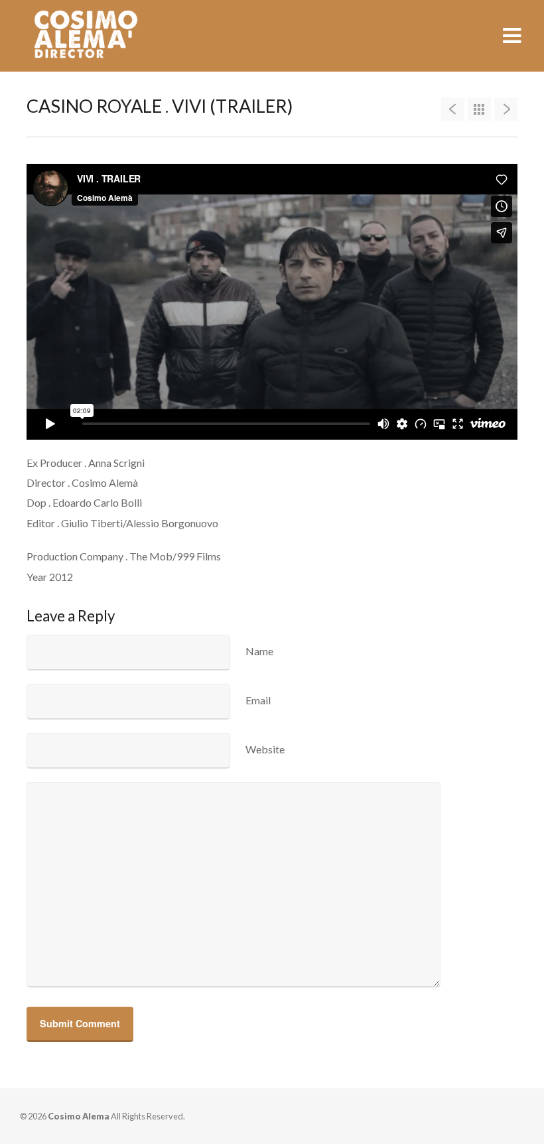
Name (259, 651)
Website (265, 749)
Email (258, 700)
